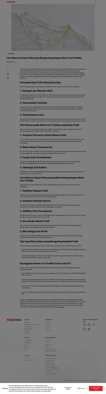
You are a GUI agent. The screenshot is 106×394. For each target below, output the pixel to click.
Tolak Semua (81, 388)
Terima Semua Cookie (96, 388)
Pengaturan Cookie (68, 388)
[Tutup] (104, 384)
